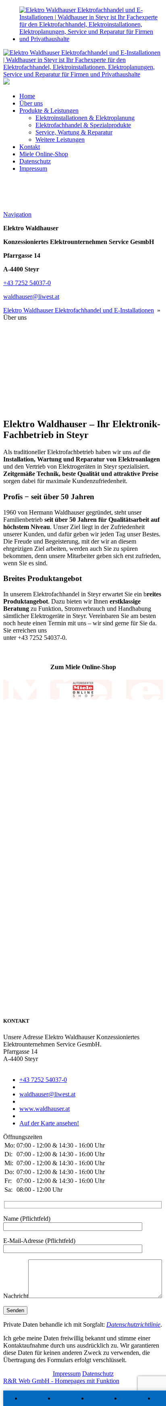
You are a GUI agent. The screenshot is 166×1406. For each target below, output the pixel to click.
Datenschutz (35, 161)
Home (27, 96)
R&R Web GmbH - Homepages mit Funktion (61, 1380)
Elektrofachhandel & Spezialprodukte (83, 125)
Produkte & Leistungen (49, 110)
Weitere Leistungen (60, 139)
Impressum (33, 168)
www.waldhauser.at (44, 1108)
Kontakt (29, 146)
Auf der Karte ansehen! (49, 1123)
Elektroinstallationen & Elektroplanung (85, 117)
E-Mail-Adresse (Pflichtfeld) (39, 1240)
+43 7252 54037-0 (27, 282)
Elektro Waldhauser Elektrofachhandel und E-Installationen (78, 310)
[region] (83, 366)
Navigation (17, 214)
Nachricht (15, 1295)
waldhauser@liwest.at (31, 296)
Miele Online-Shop (43, 154)
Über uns (31, 103)
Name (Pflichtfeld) (26, 1218)
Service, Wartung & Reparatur (73, 132)
